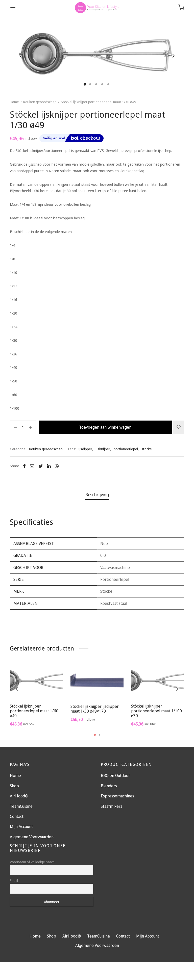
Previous (20, 56)
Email (14, 880)
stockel (147, 449)
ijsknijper (103, 449)
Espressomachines (117, 796)
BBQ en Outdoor (115, 775)
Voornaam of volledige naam (32, 862)
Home (14, 101)
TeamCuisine (21, 806)
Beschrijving (97, 494)
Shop (14, 786)
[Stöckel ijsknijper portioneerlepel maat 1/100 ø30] (157, 682)
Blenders (109, 786)
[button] (36, 688)
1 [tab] (95, 735)
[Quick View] (48, 688)
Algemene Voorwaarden (32, 837)
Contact (16, 816)
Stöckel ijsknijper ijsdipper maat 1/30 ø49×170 (94, 709)
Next (173, 56)
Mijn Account (21, 826)
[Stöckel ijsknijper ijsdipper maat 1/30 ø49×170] (97, 682)
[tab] (97, 494)
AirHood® (19, 796)
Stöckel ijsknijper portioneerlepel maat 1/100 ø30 (156, 710)
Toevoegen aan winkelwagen (105, 427)
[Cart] (181, 8)
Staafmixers (111, 806)
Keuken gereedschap (40, 101)
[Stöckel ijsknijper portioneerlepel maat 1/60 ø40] (36, 682)
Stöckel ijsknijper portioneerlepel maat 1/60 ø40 (34, 710)
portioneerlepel (126, 449)
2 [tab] (99, 735)
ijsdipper (85, 449)
